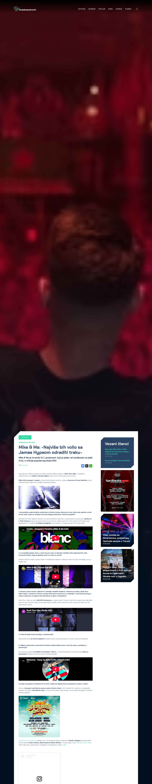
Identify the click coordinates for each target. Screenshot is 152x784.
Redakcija (25, 465)
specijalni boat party (84, 743)
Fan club (102, 9)
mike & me (25, 437)
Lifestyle (106, 564)
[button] (137, 9)
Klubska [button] (128, 9)
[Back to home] (25, 9)
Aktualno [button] (81, 9)
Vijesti (112, 531)
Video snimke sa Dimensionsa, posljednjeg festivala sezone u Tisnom (116, 538)
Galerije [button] (119, 9)
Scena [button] (110, 9)
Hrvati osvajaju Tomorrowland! (117, 460)
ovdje (64, 745)
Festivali (106, 531)
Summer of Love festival (27, 740)
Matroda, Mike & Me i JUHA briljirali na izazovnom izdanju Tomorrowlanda (117, 451)
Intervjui (23, 442)
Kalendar (91, 9)
